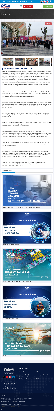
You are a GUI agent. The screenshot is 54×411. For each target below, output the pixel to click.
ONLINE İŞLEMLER (27, 6)
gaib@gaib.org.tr (6, 401)
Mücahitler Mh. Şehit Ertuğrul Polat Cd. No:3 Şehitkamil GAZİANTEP (18, 398)
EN (31, 1)
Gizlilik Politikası (17, 404)
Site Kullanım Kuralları (6, 404)
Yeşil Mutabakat (48, 6)
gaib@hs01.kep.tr (21, 401)
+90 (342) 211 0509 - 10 (20, 400)
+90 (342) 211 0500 (6, 400)
